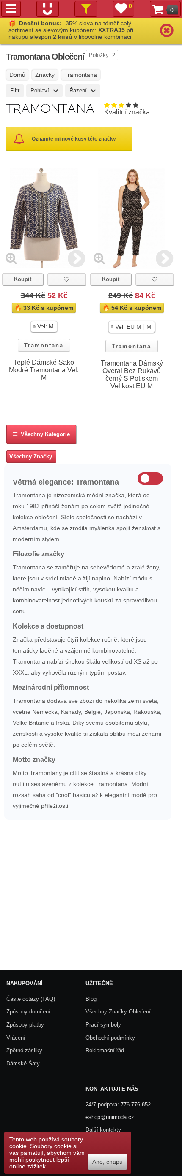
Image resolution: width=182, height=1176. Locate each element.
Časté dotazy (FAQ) (30, 999)
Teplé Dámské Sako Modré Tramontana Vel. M (44, 370)
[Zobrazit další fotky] (76, 258)
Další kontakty (103, 1130)
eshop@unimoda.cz (109, 1117)
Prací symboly (103, 1025)
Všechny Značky (30, 456)
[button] (44, 326)
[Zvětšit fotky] (11, 258)
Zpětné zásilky (24, 1050)
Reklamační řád (104, 1050)
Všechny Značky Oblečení (118, 1011)
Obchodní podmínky (110, 1038)
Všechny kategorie (43, 434)
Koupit (22, 279)
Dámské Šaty (23, 1063)
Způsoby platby (25, 1025)
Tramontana (43, 345)
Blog (91, 999)
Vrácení (15, 1038)
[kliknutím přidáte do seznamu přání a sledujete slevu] (66, 279)
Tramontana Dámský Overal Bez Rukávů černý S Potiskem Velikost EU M (132, 375)
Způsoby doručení (28, 1011)
